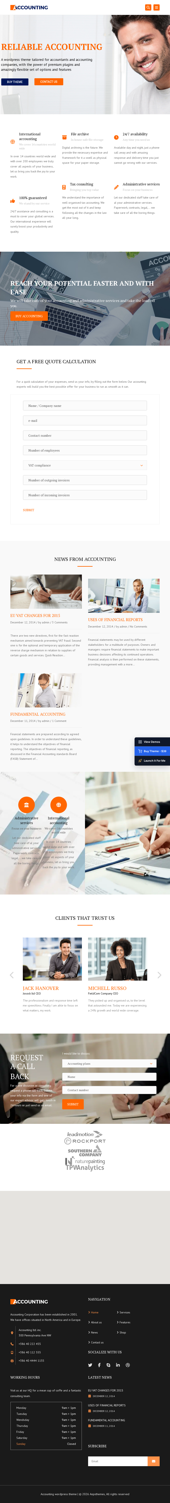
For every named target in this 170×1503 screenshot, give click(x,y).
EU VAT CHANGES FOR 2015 (105, 1390)
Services (125, 1312)
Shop (123, 1332)
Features (125, 1322)
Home (94, 1312)
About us (96, 1322)
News (94, 1332)
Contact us (97, 1342)
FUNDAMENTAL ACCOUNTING (106, 1420)
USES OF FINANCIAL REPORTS (107, 1405)
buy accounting (29, 316)
